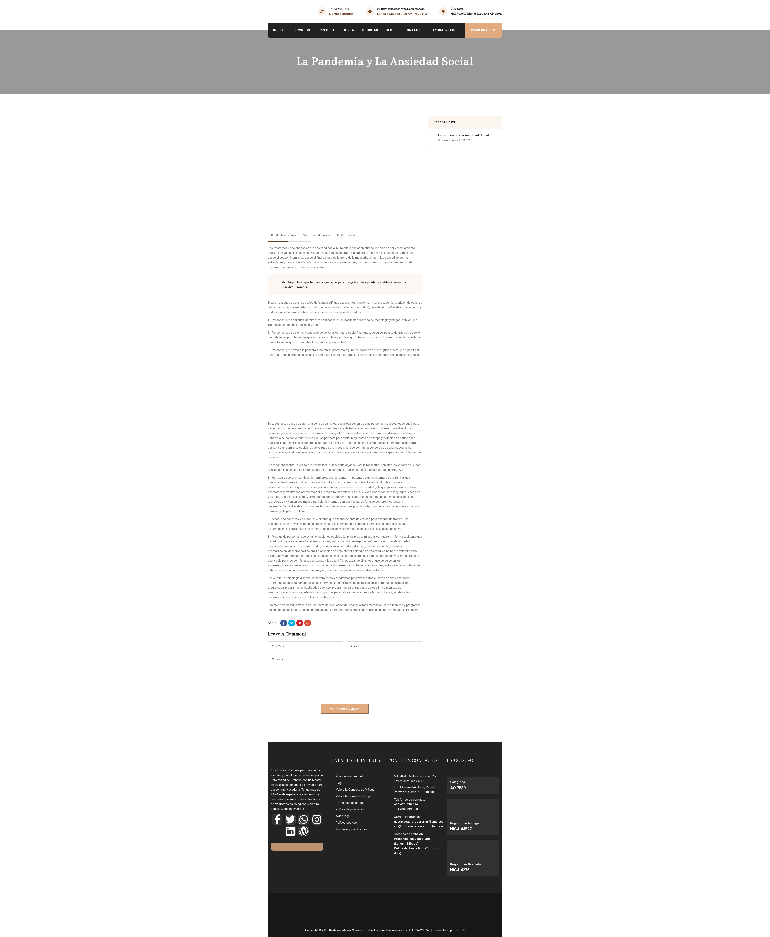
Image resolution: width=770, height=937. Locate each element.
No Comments (346, 235)
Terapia (326, 235)
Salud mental (311, 235)
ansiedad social (324, 248)
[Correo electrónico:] (390, 817)
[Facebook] (283, 623)
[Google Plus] (307, 623)
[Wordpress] (303, 831)
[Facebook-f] (277, 819)
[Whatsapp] (303, 819)
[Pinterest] (299, 623)
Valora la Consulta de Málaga (355, 789)
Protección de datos (349, 803)
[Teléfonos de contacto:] (390, 800)
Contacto (413, 30)
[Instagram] (317, 819)
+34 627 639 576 (339, 9)
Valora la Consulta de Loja (353, 796)
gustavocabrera (286, 235)
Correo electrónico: (407, 817)
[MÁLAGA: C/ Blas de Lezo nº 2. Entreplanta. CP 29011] (390, 776)
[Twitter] (291, 623)
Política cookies (346, 822)
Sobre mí (370, 30)
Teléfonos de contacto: (410, 799)
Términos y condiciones (351, 829)
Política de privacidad (350, 809)
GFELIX (460, 930)
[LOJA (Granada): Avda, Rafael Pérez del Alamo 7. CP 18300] (390, 787)
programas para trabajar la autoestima (357, 587)
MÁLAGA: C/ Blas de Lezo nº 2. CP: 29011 (476, 14)
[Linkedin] (290, 831)
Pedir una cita (483, 30)
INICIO (278, 30)
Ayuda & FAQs (445, 30)
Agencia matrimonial (349, 776)
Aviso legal (343, 816)
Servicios (301, 30)
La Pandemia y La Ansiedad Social (463, 135)
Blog (390, 30)
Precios (327, 30)
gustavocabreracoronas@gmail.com (401, 9)
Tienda (348, 30)
